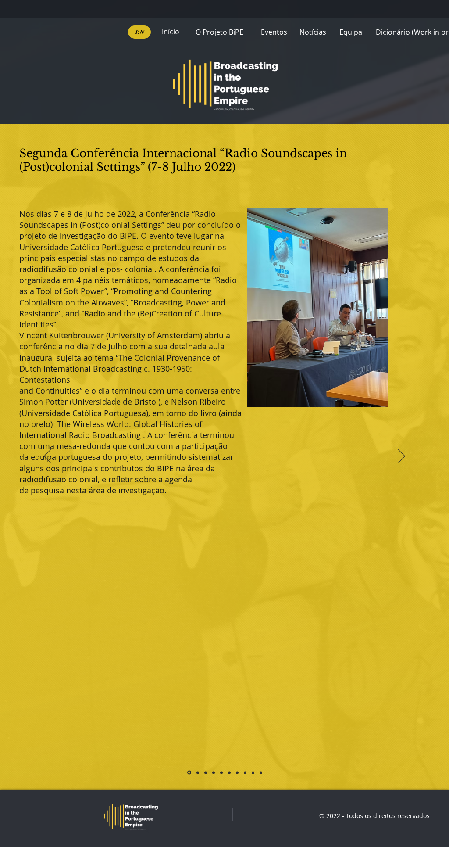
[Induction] (189, 773)
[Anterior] (47, 456)
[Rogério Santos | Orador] (261, 772)
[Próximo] (401, 456)
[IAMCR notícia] (221, 772)
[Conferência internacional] (229, 772)
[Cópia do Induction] (197, 772)
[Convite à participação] (205, 772)
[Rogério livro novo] (213, 772)
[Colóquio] (237, 772)
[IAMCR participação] (245, 772)
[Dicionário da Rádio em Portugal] (253, 772)
